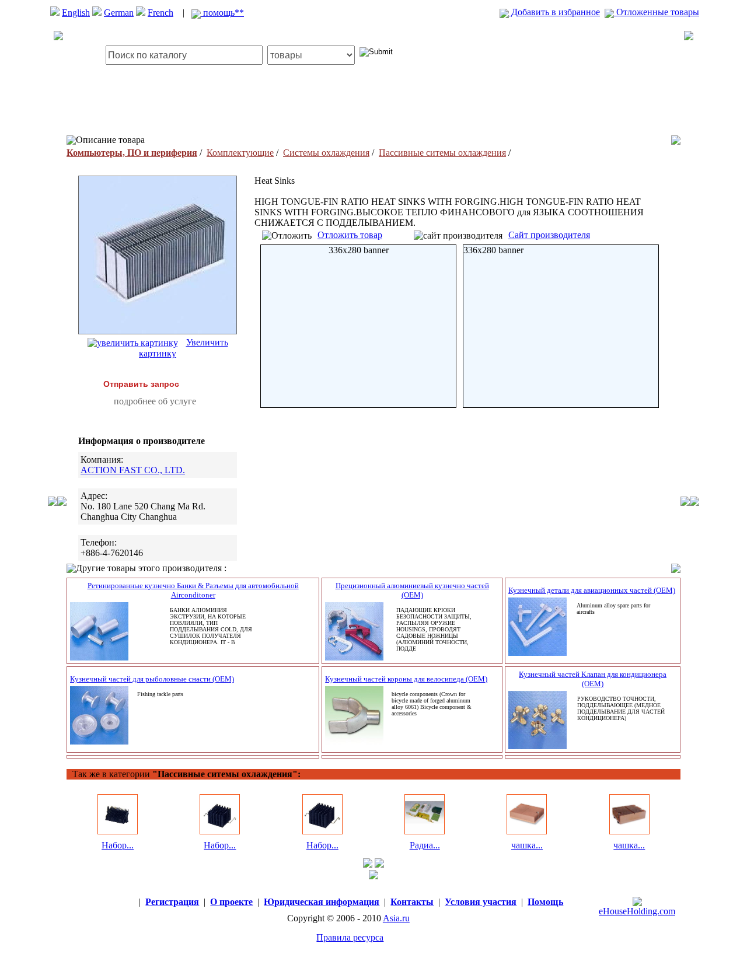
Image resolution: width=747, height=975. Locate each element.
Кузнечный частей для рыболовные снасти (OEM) (152, 679)
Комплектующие (240, 153)
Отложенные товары (656, 12)
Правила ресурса (349, 937)
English (76, 13)
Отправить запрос (141, 384)
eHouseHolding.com (637, 911)
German (119, 13)
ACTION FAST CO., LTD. (133, 470)
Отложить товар (349, 235)
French (160, 13)
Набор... (118, 845)
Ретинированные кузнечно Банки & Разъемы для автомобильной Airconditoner (193, 590)
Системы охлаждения (326, 153)
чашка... (527, 845)
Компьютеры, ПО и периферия (132, 153)
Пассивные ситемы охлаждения (442, 153)
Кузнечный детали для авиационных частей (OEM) (591, 590)
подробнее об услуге (155, 401)
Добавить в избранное (554, 12)
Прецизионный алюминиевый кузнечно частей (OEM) (412, 590)
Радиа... (425, 845)
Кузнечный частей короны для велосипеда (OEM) (406, 679)
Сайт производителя (549, 235)
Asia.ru (396, 918)
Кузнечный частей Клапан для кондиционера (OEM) (592, 679)
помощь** (222, 13)
